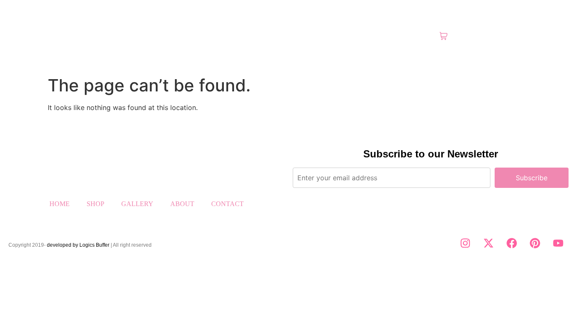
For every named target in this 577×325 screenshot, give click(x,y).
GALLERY (137, 203)
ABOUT (182, 203)
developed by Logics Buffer (78, 245)
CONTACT (227, 203)
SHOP (95, 203)
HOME (59, 203)
